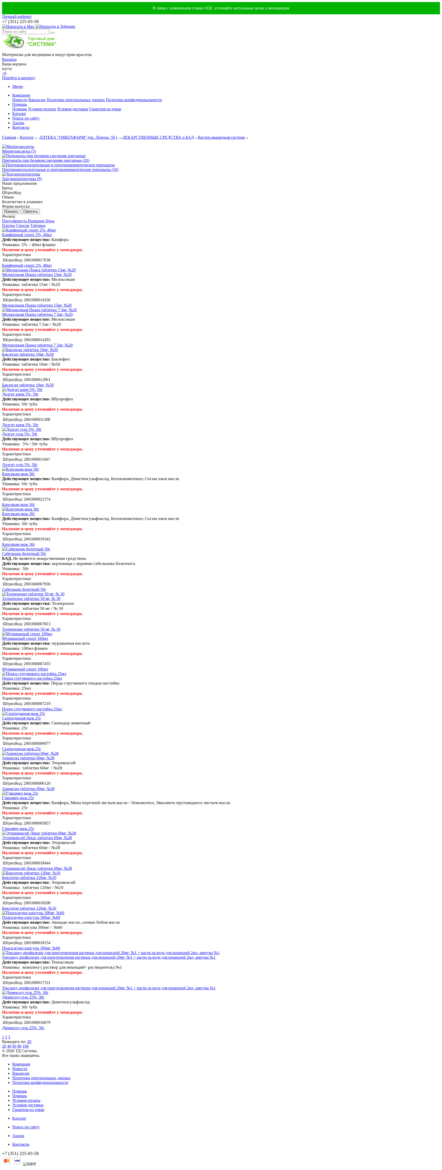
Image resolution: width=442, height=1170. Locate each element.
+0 (4, 73)
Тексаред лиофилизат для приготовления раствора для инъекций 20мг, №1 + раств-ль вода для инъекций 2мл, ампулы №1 (109, 957)
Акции (18, 123)
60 (14, 1046)
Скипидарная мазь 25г (21, 718)
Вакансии (37, 100)
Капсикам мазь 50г (18, 474)
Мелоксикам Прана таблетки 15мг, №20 (37, 274)
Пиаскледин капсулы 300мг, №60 (31, 917)
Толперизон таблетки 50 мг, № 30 (31, 598)
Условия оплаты (42, 109)
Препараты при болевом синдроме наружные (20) (45, 160)
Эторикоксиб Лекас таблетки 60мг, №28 (37, 838)
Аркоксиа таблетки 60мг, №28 (28, 758)
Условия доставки (72, 109)
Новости (19, 100)
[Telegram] (55, 26)
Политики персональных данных (76, 100)
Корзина (9, 59)
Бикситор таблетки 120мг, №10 (29, 877)
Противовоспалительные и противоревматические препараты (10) (60, 169)
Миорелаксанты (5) (19, 151)
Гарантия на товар (105, 109)
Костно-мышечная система (221, 137)
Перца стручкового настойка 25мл (32, 678)
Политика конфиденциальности (134, 100)
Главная (9, 137)
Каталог (19, 113)
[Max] (18, 26)
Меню (17, 86)
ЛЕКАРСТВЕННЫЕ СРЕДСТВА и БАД (158, 137)
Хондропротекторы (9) (22, 179)
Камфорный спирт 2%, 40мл (27, 235)
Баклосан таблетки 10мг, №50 (28, 354)
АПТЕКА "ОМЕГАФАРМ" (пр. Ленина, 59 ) (78, 137)
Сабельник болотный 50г (24, 553)
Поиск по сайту (26, 118)
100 (26, 1046)
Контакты (20, 127)
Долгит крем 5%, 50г (20, 394)
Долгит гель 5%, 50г (20, 434)
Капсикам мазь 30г (18, 514)
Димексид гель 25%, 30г (23, 997)
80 (19, 1046)
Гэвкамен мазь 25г (18, 798)
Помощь (19, 104)
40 (9, 1046)
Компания (21, 95)
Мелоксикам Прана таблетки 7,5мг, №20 (37, 314)
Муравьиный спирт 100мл (25, 638)
